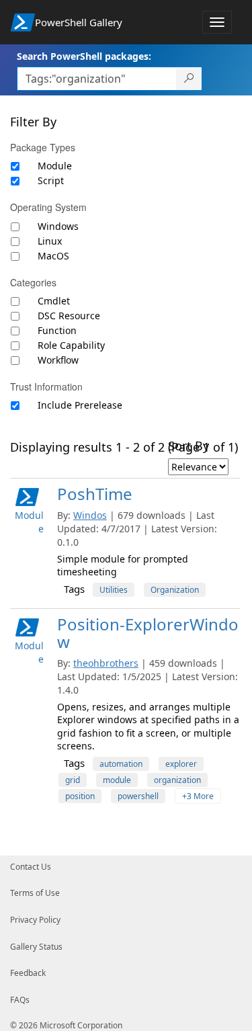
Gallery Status (36, 946)
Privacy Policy (35, 919)
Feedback (28, 973)
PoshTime (94, 494)
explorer (181, 764)
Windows (58, 226)
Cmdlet (54, 300)
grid (72, 780)
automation (120, 764)
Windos (90, 515)
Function (57, 330)
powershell (138, 796)
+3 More (198, 796)
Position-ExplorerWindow (148, 633)
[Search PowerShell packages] (189, 79)
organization (177, 780)
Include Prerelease (80, 405)
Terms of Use (35, 893)
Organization (175, 589)
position (80, 796)
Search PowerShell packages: (84, 56)
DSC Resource (69, 315)
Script (51, 180)
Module (55, 165)
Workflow (58, 360)
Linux (50, 241)
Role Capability (71, 345)
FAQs (20, 999)
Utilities (113, 589)
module (117, 780)
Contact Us (30, 866)
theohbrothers (105, 663)
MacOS (53, 255)
